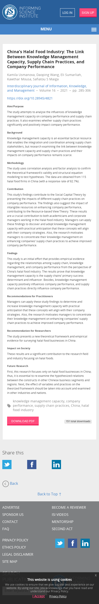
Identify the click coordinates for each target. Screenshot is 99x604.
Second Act (62, 529)
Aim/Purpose (15, 106)
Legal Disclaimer (17, 555)
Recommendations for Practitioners (30, 296)
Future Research (17, 366)
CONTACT (10, 522)
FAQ (5, 529)
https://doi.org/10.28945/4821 (30, 98)
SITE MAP (9, 562)
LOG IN (67, 12)
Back (13, 484)
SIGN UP (88, 12)
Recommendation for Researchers (29, 331)
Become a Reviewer (69, 508)
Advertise (11, 508)
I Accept (38, 596)
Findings (12, 253)
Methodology (15, 163)
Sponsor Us (12, 515)
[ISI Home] (24, 12)
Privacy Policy (15, 540)
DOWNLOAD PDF (23, 421)
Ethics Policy (14, 547)
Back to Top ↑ (49, 494)
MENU (46, 29)
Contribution (15, 189)
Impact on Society (18, 348)
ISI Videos (60, 515)
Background (14, 133)
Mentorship (62, 522)
